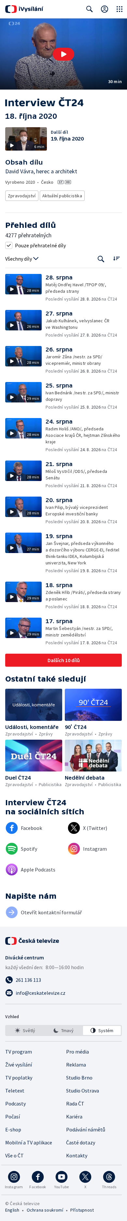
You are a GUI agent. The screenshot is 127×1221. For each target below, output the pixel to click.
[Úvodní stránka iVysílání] (24, 9)
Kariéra (74, 1116)
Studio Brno (79, 1077)
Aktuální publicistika (62, 196)
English (12, 1210)
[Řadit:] (116, 258)
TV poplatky (18, 1077)
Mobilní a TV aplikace (28, 1142)
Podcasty (15, 1103)
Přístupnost (82, 1210)
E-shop (13, 1129)
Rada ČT (75, 1103)
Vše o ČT (14, 1155)
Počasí (12, 1116)
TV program (18, 1051)
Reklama (76, 1064)
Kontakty (76, 1155)
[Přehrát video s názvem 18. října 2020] (63, 54)
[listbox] (63, 1030)
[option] (25, 1030)
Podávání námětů (85, 1129)
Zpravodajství (22, 196)
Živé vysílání (18, 1064)
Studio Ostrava (82, 1090)
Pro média (77, 1051)
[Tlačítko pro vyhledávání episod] (101, 259)
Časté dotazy (80, 1142)
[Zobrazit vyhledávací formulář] (89, 9)
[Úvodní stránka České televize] (32, 941)
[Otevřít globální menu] (119, 9)
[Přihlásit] (104, 9)
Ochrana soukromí (45, 1210)
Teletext (14, 1090)
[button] (63, 54)
